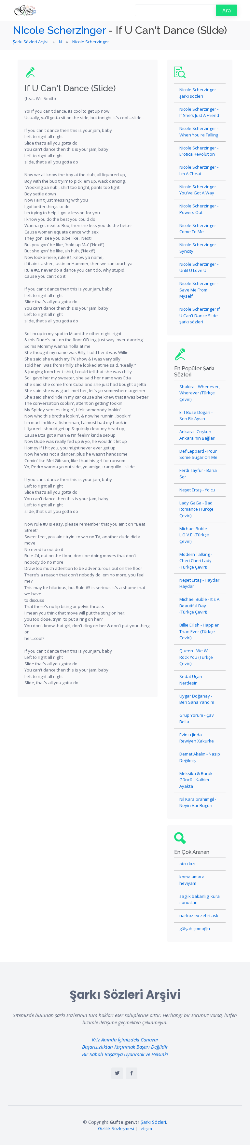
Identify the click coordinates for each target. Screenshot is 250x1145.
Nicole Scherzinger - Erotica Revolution (198, 151)
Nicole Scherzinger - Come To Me (198, 228)
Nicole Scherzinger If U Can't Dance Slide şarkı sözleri (199, 315)
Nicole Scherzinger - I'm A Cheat (198, 170)
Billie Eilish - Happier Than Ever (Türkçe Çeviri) (199, 631)
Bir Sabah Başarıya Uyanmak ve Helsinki (125, 1054)
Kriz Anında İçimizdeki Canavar (125, 1039)
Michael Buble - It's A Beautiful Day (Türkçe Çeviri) (199, 605)
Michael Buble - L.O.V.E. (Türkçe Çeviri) (194, 535)
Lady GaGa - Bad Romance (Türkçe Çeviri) (196, 509)
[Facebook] (131, 1073)
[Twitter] (117, 1073)
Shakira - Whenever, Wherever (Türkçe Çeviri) (199, 393)
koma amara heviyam (191, 880)
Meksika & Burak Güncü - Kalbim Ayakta (196, 779)
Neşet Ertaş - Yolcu (197, 490)
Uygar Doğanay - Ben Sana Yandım (196, 699)
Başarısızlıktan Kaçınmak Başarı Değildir (125, 1046)
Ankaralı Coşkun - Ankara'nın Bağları (197, 435)
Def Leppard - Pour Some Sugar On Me (198, 454)
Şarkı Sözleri (153, 1122)
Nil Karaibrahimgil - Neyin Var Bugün (197, 802)
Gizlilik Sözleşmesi (116, 1128)
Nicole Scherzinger (59, 30)
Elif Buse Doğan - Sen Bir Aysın (196, 415)
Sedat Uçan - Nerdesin (191, 679)
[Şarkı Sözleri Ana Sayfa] (26, 10)
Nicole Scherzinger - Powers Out (198, 209)
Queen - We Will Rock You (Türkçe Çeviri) (196, 657)
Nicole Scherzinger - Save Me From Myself (198, 289)
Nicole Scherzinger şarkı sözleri (197, 93)
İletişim (145, 1128)
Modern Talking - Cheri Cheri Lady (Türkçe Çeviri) (195, 560)
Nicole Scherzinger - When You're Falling (198, 131)
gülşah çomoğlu (194, 928)
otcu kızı (187, 864)
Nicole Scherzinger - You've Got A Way (198, 190)
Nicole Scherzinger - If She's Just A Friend (199, 112)
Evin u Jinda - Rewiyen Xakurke (196, 738)
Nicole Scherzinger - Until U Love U (198, 267)
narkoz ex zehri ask (198, 915)
